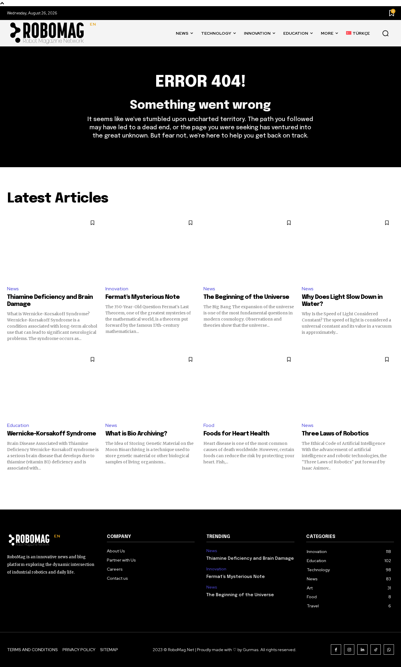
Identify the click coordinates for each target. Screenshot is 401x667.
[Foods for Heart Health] (249, 384)
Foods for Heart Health (236, 434)
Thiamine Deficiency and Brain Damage (250, 558)
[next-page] (390, 481)
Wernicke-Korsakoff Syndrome (51, 434)
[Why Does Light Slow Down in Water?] (348, 248)
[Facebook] (336, 649)
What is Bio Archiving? (136, 434)
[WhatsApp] (389, 649)
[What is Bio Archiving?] (151, 384)
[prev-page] (10, 481)
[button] (385, 33)
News (13, 289)
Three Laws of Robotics (335, 434)
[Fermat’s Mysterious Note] (151, 248)
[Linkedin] (362, 649)
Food (208, 425)
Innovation (116, 289)
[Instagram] (349, 649)
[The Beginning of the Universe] (249, 248)
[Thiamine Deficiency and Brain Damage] (53, 248)
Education (18, 425)
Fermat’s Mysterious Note (142, 297)
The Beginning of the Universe (246, 297)
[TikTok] (375, 649)
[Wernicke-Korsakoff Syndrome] (53, 384)
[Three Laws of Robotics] (348, 384)
